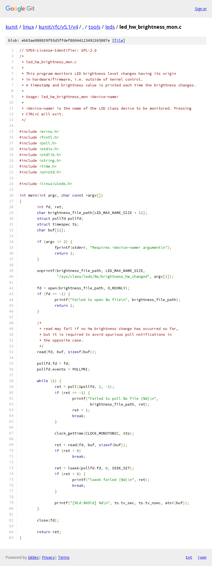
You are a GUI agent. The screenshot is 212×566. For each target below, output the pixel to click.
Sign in (200, 8)
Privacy (48, 557)
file (118, 40)
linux (28, 26)
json (202, 557)
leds (110, 26)
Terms (64, 557)
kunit (12, 26)
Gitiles (33, 557)
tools (94, 26)
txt (189, 557)
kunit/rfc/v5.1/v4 (58, 26)
